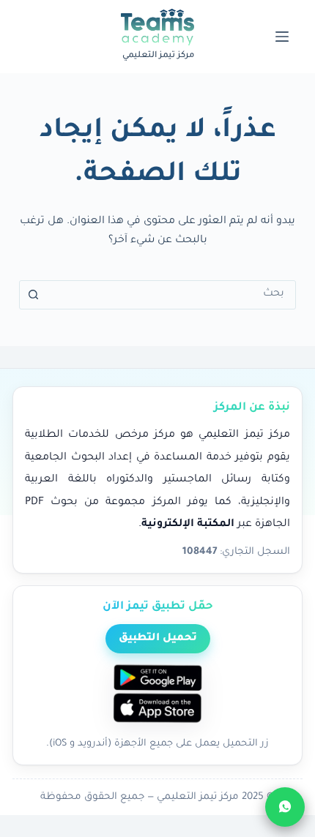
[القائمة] (282, 36)
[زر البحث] (34, 295)
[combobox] (171, 294)
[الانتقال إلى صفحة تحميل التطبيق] (157, 695)
